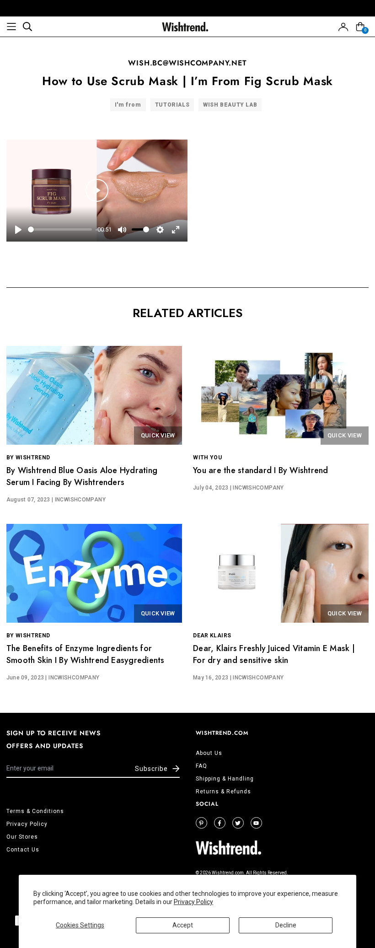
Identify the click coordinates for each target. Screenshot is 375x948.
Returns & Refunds (223, 791)
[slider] (60, 229)
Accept (182, 925)
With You (207, 457)
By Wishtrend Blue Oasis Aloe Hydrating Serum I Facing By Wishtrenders (81, 476)
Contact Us (22, 849)
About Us (209, 753)
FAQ (201, 766)
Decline (285, 925)
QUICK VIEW (158, 435)
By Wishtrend (28, 457)
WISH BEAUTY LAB (230, 105)
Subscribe (151, 768)
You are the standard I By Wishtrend (260, 470)
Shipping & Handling (225, 779)
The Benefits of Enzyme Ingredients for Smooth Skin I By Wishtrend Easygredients (85, 654)
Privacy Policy (193, 901)
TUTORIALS (172, 105)
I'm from (128, 105)
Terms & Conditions (35, 811)
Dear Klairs (212, 635)
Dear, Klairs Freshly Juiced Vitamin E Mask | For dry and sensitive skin (274, 654)
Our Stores (22, 837)
